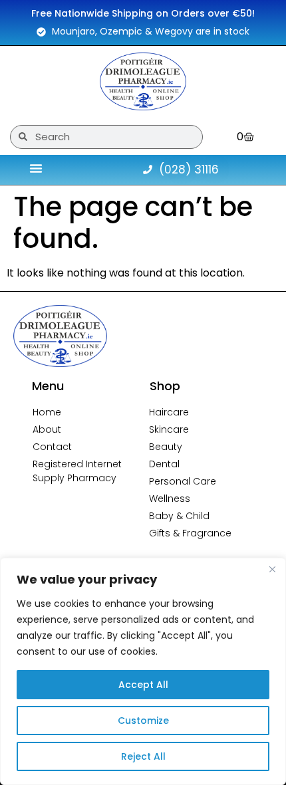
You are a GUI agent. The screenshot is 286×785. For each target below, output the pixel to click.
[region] (143, 671)
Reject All (143, 756)
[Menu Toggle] (36, 168)
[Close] (272, 569)
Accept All (143, 684)
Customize (143, 720)
